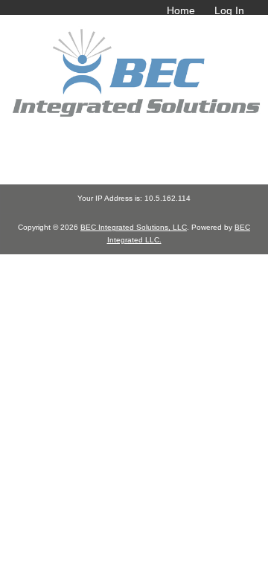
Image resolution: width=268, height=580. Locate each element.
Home (181, 10)
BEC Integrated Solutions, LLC (133, 227)
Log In (229, 10)
